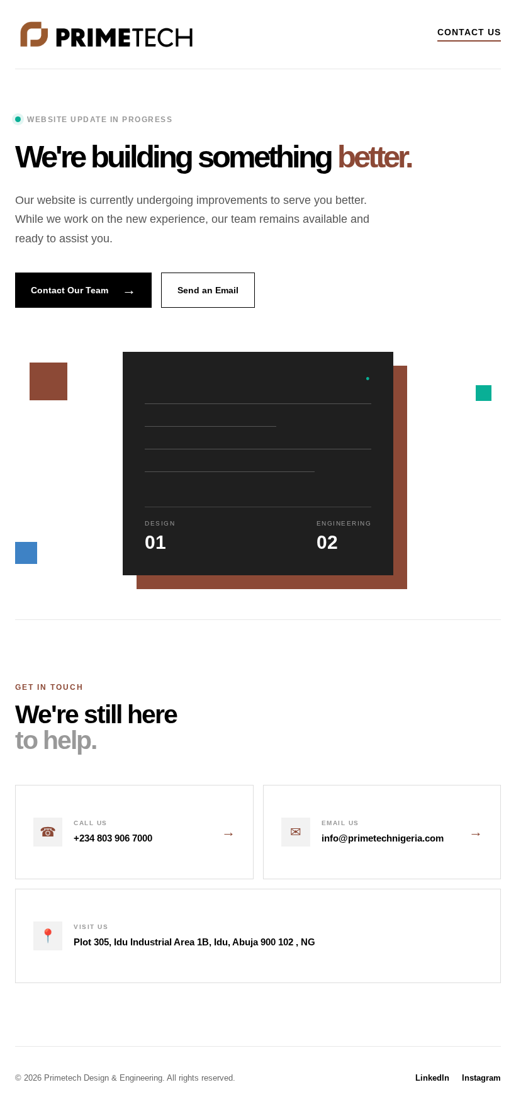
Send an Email (207, 290)
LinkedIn (432, 1078)
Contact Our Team (83, 290)
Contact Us (469, 32)
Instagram (481, 1078)
